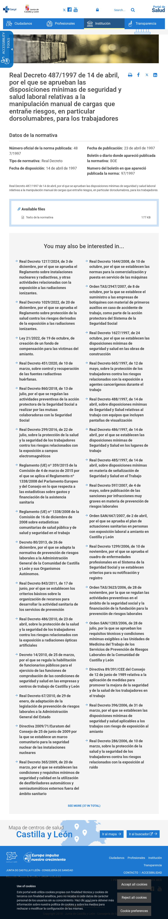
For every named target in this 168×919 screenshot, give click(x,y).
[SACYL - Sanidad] (9, 8)
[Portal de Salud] (158, 8)
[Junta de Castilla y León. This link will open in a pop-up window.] (31, 8)
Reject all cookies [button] (134, 897)
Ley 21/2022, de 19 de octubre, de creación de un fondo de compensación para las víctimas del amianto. (48, 346)
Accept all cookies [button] (134, 884)
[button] (112, 834)
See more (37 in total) (84, 805)
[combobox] (120, 10)
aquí (88, 900)
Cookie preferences (134, 911)
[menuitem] (23, 23)
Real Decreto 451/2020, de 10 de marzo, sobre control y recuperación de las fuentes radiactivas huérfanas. (49, 371)
